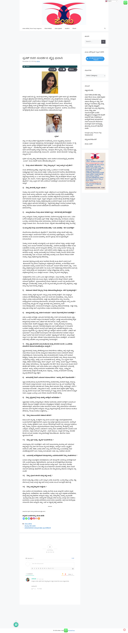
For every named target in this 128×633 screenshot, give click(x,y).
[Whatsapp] (26, 518)
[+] (53, 568)
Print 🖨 (52, 70)
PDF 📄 (62, 70)
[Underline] (36, 568)
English (109, 1)
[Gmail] (36, 518)
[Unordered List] (43, 568)
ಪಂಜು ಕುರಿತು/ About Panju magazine (32, 28)
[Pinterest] (31, 518)
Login (72, 558)
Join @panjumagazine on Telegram (96, 58)
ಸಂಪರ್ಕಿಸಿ (67, 28)
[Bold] (32, 568)
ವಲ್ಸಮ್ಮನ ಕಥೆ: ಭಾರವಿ (30, 526)
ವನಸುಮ (33, 579)
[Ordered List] (41, 568)
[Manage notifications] (124, 630)
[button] (105, 28)
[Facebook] (24, 518)
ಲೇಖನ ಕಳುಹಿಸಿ (48, 28)
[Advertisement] (50, 42)
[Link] (49, 568)
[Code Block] (47, 568)
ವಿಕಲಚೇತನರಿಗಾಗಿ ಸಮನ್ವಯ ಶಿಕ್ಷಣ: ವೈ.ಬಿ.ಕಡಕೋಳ (38, 528)
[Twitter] (29, 518)
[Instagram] (34, 518)
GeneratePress (71, 630)
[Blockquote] (45, 568)
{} (50, 568)
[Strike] (38, 568)
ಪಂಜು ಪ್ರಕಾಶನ (58, 28)
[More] (39, 518)
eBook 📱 (72, 70)
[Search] (103, 42)
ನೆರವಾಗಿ (74, 28)
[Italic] (34, 568)
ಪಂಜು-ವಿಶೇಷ (28, 524)
